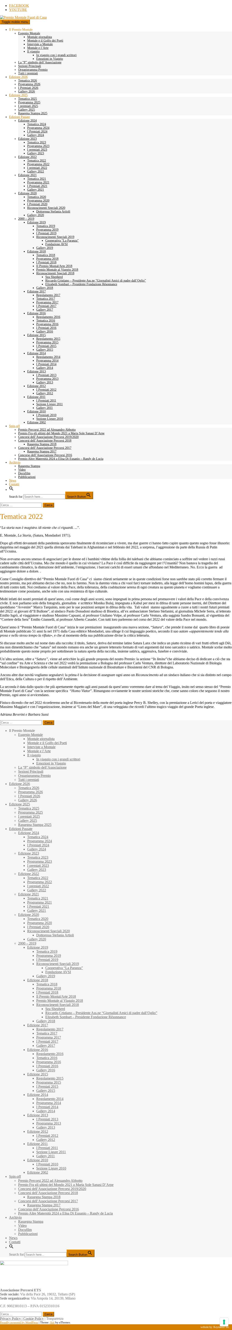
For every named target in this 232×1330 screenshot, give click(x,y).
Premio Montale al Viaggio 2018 (57, 269)
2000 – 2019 (26, 218)
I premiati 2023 (37, 149)
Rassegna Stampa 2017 (41, 451)
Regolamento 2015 (48, 338)
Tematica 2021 (36, 178)
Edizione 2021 (27, 175)
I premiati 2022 (37, 168)
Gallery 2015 (44, 349)
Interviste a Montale (40, 44)
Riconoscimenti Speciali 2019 (55, 237)
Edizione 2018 (36, 251)
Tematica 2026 (27, 80)
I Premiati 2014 (46, 364)
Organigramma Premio (33, 69)
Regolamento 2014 (48, 357)
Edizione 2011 (36, 397)
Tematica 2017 (45, 298)
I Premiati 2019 (46, 233)
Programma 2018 (47, 258)
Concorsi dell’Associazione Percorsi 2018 (44, 440)
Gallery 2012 (44, 393)
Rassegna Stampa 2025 (32, 113)
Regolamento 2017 (48, 295)
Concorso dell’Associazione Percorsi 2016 (45, 455)
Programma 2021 (38, 182)
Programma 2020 (38, 200)
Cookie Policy (33, 1318)
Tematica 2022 (36, 160)
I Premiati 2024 (37, 131)
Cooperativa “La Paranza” (62, 240)
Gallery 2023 (35, 153)
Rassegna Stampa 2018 (41, 444)
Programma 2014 (47, 360)
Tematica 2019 (45, 226)
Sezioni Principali (29, 66)
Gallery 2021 (35, 189)
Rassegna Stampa (29, 466)
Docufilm (24, 473)
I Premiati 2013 (46, 375)
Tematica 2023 (36, 142)
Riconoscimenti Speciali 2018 (55, 273)
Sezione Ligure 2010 (49, 418)
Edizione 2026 (18, 77)
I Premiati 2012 (46, 389)
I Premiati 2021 (37, 186)
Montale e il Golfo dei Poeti (45, 40)
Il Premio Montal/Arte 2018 (54, 266)
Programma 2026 (29, 84)
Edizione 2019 (36, 222)
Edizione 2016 (36, 313)
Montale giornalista (39, 37)
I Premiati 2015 (46, 346)
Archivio (14, 462)
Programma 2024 (38, 128)
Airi (52, 1322)
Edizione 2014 (36, 353)
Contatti (14, 484)
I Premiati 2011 (46, 400)
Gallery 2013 (44, 382)
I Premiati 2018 (46, 262)
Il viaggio (33, 51)
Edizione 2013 (36, 371)
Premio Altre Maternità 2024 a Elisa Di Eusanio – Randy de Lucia (60, 458)
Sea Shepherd (54, 277)
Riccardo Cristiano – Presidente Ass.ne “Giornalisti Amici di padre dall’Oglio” (95, 280)
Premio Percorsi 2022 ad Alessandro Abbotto (47, 429)
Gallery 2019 (44, 248)
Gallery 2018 (44, 288)
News (12, 480)
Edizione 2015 (36, 335)
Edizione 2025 (18, 95)
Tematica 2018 (45, 255)
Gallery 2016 (44, 331)
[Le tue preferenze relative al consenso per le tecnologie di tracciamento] (224, 1322)
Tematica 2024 (36, 124)
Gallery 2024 (35, 135)
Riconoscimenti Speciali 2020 (46, 208)
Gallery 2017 (44, 309)
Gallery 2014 (44, 368)
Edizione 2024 (27, 120)
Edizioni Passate (19, 117)
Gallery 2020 (35, 215)
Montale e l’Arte (37, 48)
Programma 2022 (38, 164)
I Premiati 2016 (46, 328)
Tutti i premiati (28, 73)
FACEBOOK (19, 6)
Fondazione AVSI (56, 244)
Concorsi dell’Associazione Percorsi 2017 (44, 448)
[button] (11, 489)
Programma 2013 (47, 378)
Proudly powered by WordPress (19, 1322)
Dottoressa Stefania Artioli (53, 211)
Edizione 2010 (36, 411)
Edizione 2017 (36, 291)
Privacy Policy (10, 1318)
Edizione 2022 (27, 157)
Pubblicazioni (27, 477)
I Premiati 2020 (37, 204)
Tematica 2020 (36, 197)
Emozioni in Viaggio (49, 58)
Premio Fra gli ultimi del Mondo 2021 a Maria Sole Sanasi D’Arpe (61, 433)
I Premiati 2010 (46, 415)
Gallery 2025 (26, 109)
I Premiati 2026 (28, 88)
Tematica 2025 (27, 98)
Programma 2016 (47, 324)
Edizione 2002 (36, 422)
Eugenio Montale (29, 33)
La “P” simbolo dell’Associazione (39, 62)
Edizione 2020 (27, 193)
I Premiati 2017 (46, 306)
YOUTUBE (18, 10)
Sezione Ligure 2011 (49, 404)
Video (22, 469)
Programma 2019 (47, 229)
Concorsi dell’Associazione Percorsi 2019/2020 (48, 437)
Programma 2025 (29, 102)
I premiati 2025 (28, 106)
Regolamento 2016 (48, 317)
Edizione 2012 (36, 386)
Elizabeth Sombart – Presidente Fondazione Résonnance (81, 284)
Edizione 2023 (27, 138)
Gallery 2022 (35, 171)
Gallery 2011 (44, 408)
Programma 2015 (47, 342)
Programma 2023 (38, 146)
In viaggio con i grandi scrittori (56, 55)
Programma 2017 (47, 302)
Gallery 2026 (26, 91)
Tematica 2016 (45, 320)
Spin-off (14, 426)
